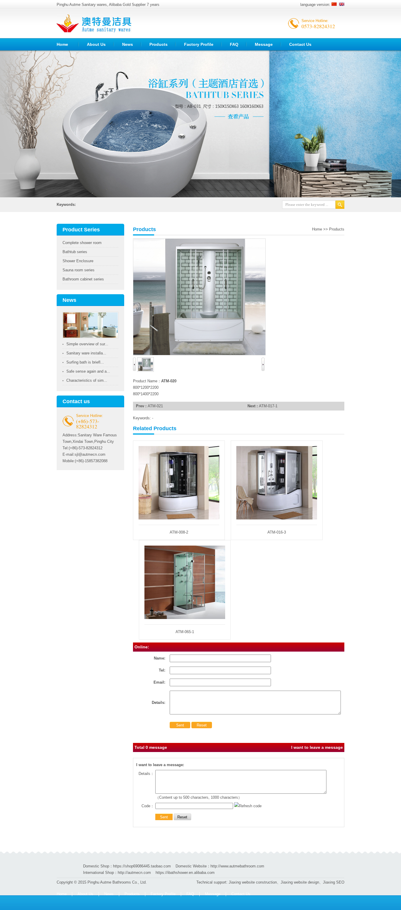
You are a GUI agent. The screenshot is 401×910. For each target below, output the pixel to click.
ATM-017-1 (268, 406)
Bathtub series (75, 252)
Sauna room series (79, 270)
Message (264, 44)
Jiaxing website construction (253, 882)
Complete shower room (82, 242)
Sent (180, 725)
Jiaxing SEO (333, 882)
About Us (96, 44)
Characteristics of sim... (86, 380)
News (127, 44)
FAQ (234, 44)
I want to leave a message (317, 747)
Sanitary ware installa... (86, 353)
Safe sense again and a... (88, 371)
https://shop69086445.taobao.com (142, 866)
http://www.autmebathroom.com (237, 866)
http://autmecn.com (134, 872)
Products (158, 44)
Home (62, 44)
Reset (202, 725)
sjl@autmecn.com (90, 454)
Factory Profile (198, 44)
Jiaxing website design (300, 882)
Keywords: (66, 204)
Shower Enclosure (78, 261)
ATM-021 (155, 406)
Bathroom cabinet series (83, 279)
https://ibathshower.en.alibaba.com (185, 872)
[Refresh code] (248, 806)
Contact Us (300, 44)
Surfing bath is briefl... (85, 362)
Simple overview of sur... (87, 344)
